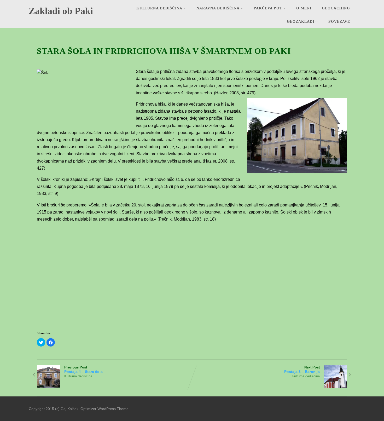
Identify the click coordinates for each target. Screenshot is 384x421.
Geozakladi (300, 22)
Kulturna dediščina (159, 8)
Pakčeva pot (268, 8)
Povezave (339, 22)
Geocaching (336, 8)
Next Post (302, 369)
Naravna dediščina (218, 8)
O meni (303, 8)
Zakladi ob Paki (61, 11)
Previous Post (83, 369)
